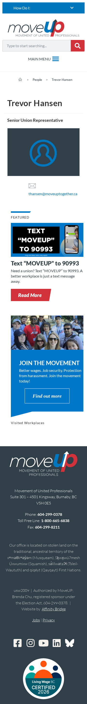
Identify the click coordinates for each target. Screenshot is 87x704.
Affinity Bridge (54, 609)
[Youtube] (43, 643)
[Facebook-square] (17, 643)
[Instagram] (30, 643)
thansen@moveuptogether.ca (53, 193)
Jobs (36, 620)
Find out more (47, 396)
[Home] (20, 80)
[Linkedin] (56, 643)
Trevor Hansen (62, 80)
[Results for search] (36, 54)
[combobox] (36, 46)
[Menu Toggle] (43, 59)
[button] (30, 295)
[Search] (78, 46)
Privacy (49, 620)
